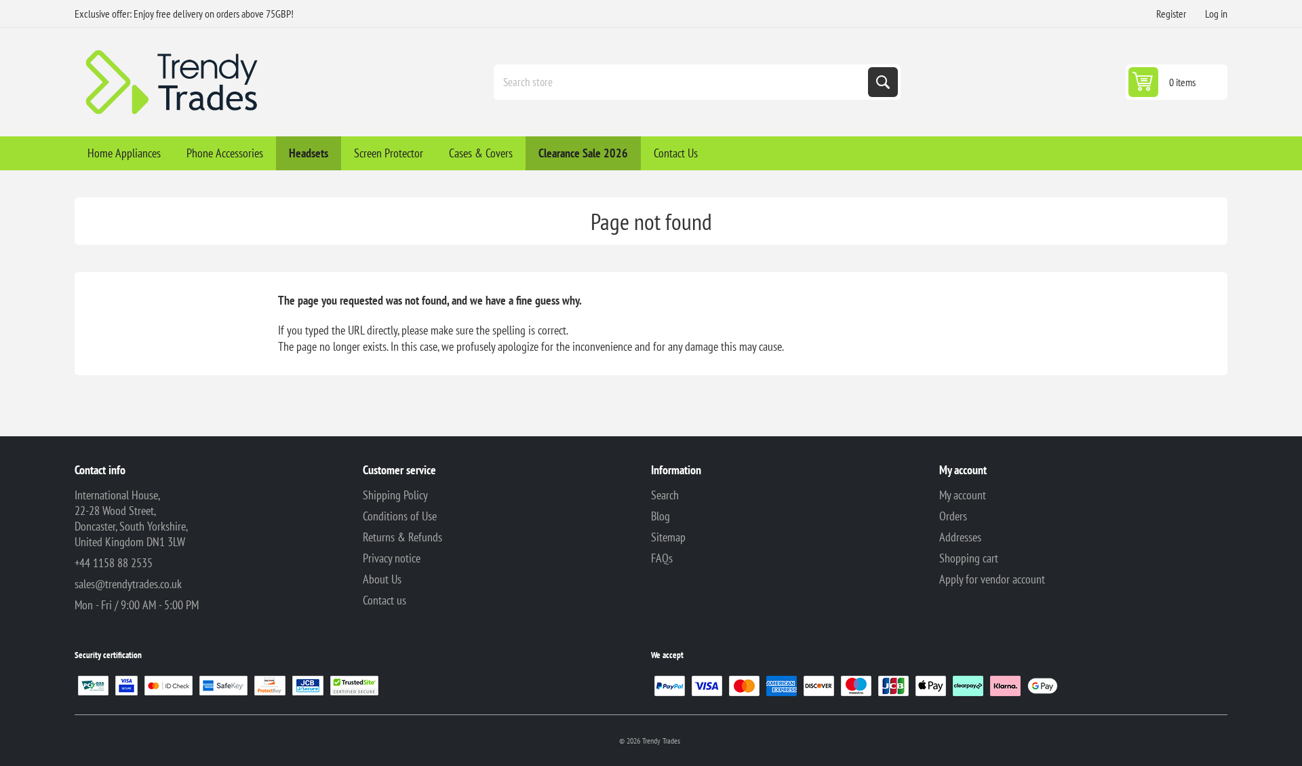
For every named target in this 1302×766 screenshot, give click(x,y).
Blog (660, 516)
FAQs (662, 558)
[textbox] (682, 82)
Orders (953, 516)
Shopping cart (968, 558)
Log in (1216, 13)
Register (1171, 13)
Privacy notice (391, 558)
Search (883, 82)
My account (962, 495)
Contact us (384, 600)
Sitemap (668, 537)
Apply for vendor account (992, 579)
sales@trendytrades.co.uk (128, 584)
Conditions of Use (400, 516)
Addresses (960, 537)
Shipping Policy (395, 495)
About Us (382, 579)
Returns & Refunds (402, 537)
